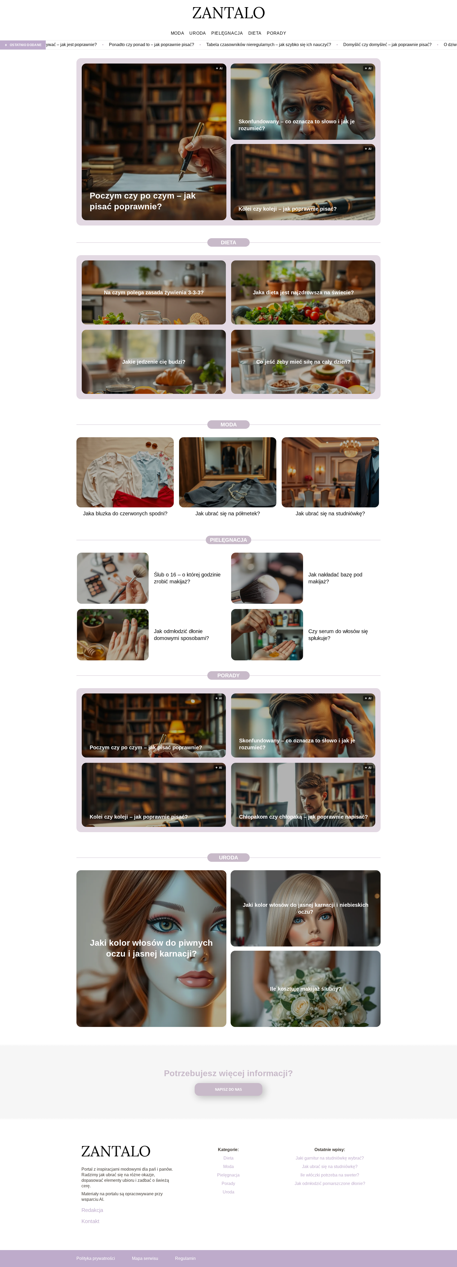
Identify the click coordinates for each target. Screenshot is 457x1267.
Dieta (255, 33)
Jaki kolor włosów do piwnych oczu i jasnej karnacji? (151, 948)
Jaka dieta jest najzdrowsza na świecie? (303, 292)
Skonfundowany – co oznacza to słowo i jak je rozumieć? (297, 125)
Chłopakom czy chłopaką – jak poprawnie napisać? (303, 817)
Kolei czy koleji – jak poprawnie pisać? (288, 209)
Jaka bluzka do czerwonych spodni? (125, 513)
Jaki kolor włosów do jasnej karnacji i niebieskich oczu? (305, 908)
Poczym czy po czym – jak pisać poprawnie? (143, 201)
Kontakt (90, 1221)
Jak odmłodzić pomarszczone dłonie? (330, 1183)
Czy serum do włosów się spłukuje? (338, 634)
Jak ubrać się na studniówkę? (330, 513)
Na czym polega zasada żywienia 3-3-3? (154, 292)
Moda (177, 33)
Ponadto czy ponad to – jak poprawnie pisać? (64, 44)
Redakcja (92, 1210)
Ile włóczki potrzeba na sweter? (329, 1175)
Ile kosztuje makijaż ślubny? (305, 989)
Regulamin (185, 1258)
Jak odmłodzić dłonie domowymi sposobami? (181, 634)
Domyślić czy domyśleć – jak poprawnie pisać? (300, 44)
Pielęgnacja (227, 33)
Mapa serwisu (145, 1258)
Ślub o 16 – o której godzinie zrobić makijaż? (187, 578)
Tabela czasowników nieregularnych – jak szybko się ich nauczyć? (181, 44)
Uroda (197, 33)
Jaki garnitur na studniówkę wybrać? (330, 1158)
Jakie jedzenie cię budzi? (153, 362)
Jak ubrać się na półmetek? (227, 513)
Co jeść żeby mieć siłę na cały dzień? (303, 362)
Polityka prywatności (95, 1258)
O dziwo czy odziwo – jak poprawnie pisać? (397, 44)
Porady (276, 33)
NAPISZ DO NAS (228, 1090)
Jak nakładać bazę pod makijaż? (335, 578)
